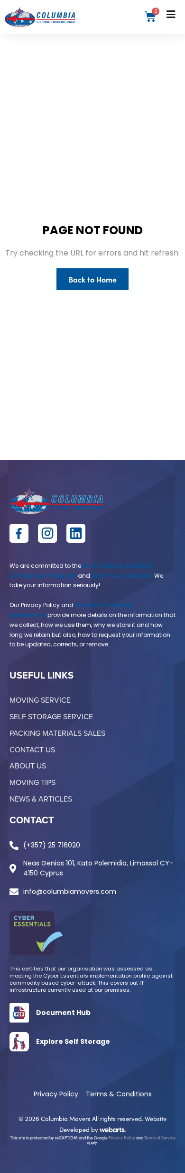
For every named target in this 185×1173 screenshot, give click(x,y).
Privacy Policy (122, 1137)
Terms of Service (160, 1137)
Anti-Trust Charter (122, 576)
